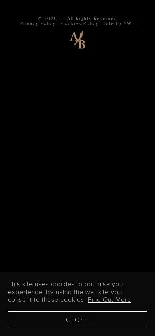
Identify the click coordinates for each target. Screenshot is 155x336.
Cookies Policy (80, 23)
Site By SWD (119, 23)
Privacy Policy (38, 23)
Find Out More (109, 299)
